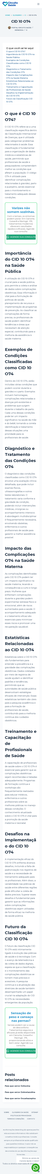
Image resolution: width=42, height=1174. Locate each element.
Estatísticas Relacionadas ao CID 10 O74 (20, 82)
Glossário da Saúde (20, 1112)
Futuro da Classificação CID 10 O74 (19, 100)
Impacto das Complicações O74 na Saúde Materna (19, 76)
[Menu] (38, 4)
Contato (31, 1119)
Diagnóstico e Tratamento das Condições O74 (18, 70)
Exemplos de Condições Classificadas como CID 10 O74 (18, 63)
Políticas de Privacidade (20, 1115)
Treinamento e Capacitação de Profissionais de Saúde (19, 88)
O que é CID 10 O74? (15, 51)
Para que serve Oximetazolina (20, 1092)
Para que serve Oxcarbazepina (20, 1098)
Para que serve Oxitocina (17, 1086)
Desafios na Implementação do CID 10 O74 (19, 94)
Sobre (6, 1112)
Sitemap (35, 1112)
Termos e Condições (15, 1119)
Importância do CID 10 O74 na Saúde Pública (20, 55)
